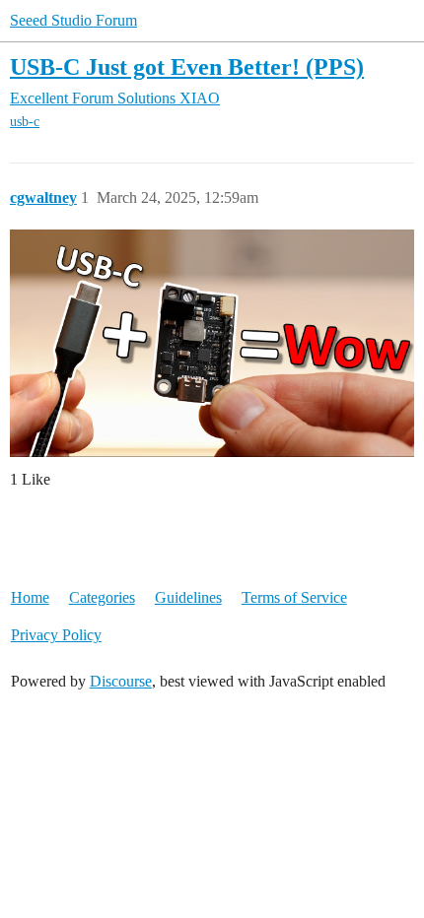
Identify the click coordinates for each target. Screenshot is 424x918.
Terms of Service (294, 597)
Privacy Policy (56, 634)
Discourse (121, 681)
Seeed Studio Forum (73, 20)
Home (30, 597)
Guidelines (188, 597)
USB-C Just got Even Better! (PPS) (187, 66)
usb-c (24, 121)
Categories (102, 597)
